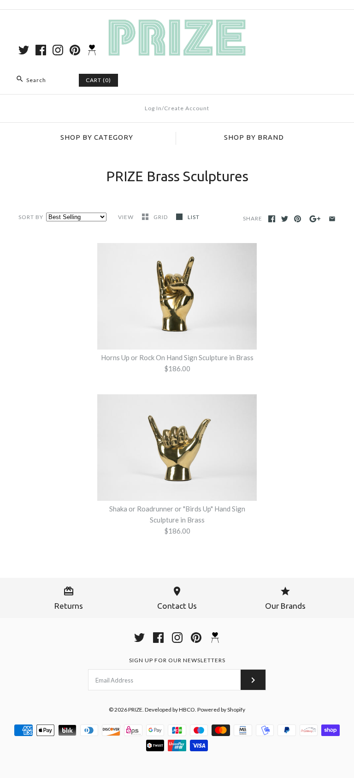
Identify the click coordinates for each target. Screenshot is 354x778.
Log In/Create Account (177, 108)
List (194, 217)
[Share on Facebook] (271, 218)
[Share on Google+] (315, 218)
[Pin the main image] (297, 218)
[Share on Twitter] (284, 218)
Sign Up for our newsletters (177, 660)
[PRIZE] (177, 24)
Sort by (30, 217)
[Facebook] (40, 50)
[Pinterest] (75, 50)
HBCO (187, 709)
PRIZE (135, 709)
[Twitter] (23, 50)
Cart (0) (98, 80)
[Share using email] (332, 218)
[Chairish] (92, 50)
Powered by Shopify (221, 709)
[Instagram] (58, 50)
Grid (161, 217)
